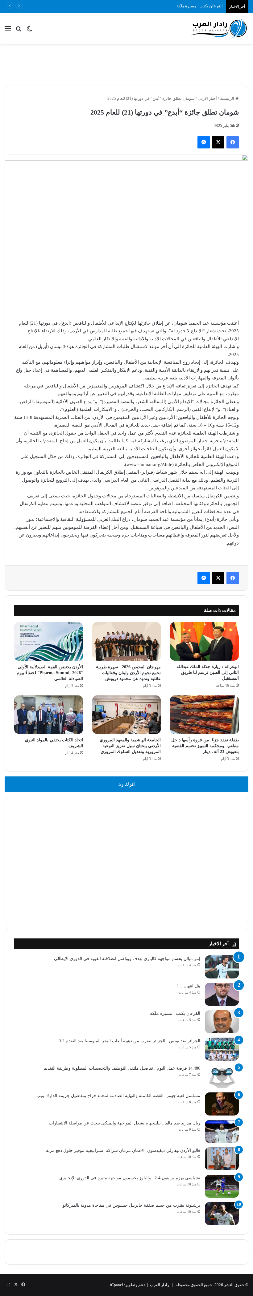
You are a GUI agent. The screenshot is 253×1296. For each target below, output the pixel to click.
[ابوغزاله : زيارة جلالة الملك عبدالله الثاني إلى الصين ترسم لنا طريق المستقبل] (204, 641)
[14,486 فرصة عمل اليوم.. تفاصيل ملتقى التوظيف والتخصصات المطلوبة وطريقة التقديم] (222, 1076)
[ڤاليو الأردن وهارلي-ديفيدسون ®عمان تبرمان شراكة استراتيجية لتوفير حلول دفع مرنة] (222, 1158)
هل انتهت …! (188, 986)
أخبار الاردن (207, 98)
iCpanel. (116, 1284)
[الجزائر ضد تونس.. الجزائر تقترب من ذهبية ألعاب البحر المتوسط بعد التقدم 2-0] (222, 1049)
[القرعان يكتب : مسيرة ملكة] (222, 1021)
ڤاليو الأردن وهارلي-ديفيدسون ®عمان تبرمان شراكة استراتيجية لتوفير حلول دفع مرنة (123, 1150)
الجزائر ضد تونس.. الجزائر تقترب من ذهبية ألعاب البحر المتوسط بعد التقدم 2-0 (129, 1041)
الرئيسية (227, 98)
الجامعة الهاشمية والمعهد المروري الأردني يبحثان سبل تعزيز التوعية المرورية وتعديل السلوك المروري (130, 746)
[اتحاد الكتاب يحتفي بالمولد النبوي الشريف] (48, 714)
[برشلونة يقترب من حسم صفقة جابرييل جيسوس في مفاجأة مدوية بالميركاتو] (222, 1213)
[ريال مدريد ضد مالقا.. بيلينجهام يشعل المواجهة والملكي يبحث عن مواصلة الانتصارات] (222, 1131)
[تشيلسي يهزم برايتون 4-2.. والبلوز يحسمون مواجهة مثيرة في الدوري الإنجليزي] (222, 1186)
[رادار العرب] (219, 28)
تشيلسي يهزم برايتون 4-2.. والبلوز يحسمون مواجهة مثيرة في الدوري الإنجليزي (129, 1178)
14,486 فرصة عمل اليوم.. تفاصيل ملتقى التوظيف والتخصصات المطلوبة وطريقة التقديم (122, 1068)
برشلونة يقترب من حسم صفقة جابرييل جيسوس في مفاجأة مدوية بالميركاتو (131, 1205)
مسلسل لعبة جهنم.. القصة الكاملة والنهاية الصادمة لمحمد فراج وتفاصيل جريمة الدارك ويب (118, 1095)
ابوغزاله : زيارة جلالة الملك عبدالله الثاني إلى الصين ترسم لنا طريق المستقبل (207, 672)
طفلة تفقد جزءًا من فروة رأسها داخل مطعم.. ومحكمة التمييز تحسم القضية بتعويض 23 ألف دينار (205, 746)
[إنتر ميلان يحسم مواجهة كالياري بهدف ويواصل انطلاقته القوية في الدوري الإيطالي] (222, 966)
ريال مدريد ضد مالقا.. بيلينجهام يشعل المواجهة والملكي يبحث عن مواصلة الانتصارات (124, 1123)
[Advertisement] (126, 64)
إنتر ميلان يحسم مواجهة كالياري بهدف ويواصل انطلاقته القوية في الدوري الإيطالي (127, 958)
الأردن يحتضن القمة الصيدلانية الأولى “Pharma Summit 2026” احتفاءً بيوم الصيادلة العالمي (50, 673)
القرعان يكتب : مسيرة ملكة (175, 1013)
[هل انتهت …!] (222, 994)
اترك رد (126, 784)
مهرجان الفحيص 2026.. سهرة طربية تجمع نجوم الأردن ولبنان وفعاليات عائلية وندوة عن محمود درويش (128, 673)
